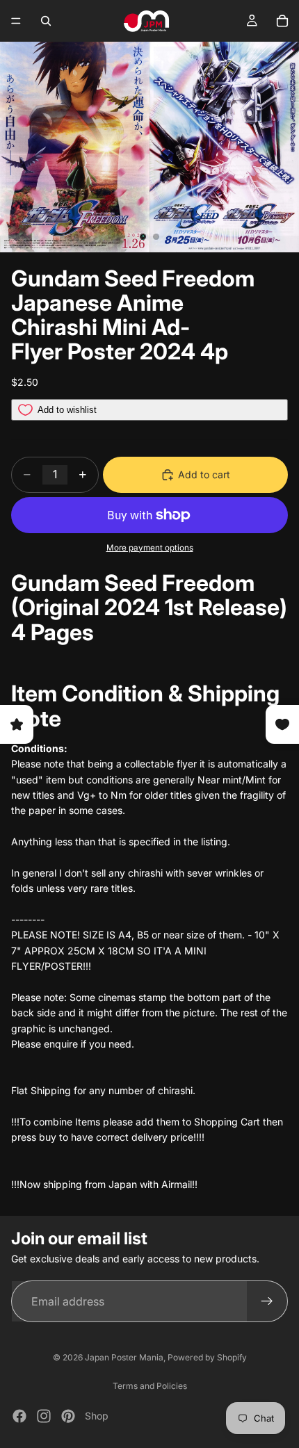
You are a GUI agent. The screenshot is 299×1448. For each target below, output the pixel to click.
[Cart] (282, 21)
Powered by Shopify (207, 1357)
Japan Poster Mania (124, 1357)
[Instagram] (43, 1416)
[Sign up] (267, 1301)
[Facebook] (19, 1416)
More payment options (149, 548)
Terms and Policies (150, 1386)
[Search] (46, 21)
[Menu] (16, 21)
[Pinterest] (68, 1416)
